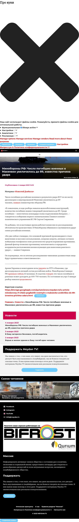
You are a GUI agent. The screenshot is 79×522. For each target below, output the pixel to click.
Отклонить (19, 144)
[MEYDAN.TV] (4, 151)
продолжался (25, 279)
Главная (9, 302)
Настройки (31, 144)
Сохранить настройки (47, 144)
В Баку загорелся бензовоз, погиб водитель (26, 334)
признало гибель (16, 274)
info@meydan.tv (13, 417)
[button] (39, 63)
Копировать (40, 295)
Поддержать (39, 370)
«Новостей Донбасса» (24, 191)
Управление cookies (9, 520)
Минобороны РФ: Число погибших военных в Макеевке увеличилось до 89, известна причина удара (38, 326)
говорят (49, 274)
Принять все (6, 144)
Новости (19, 302)
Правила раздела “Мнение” (52, 507)
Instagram (10, 410)
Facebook (10, 407)
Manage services (24, 139)
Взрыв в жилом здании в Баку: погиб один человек (30, 340)
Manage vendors (41, 139)
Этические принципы (24, 507)
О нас (37, 507)
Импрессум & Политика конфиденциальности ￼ (25, 147)
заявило (17, 202)
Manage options (8, 139)
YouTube (9, 414)
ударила (42, 268)
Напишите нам (59, 510)
